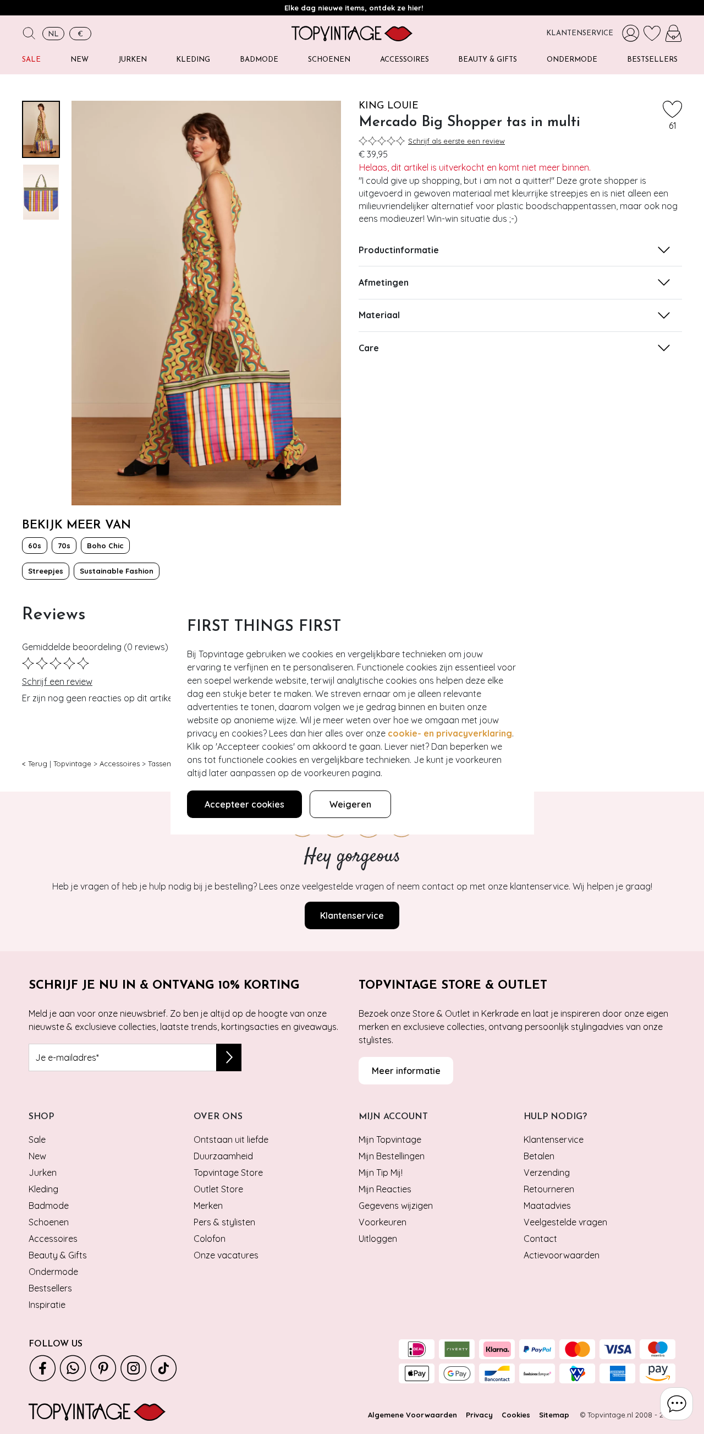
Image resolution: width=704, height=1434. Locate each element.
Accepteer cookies (244, 804)
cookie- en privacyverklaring (450, 733)
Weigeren (350, 804)
